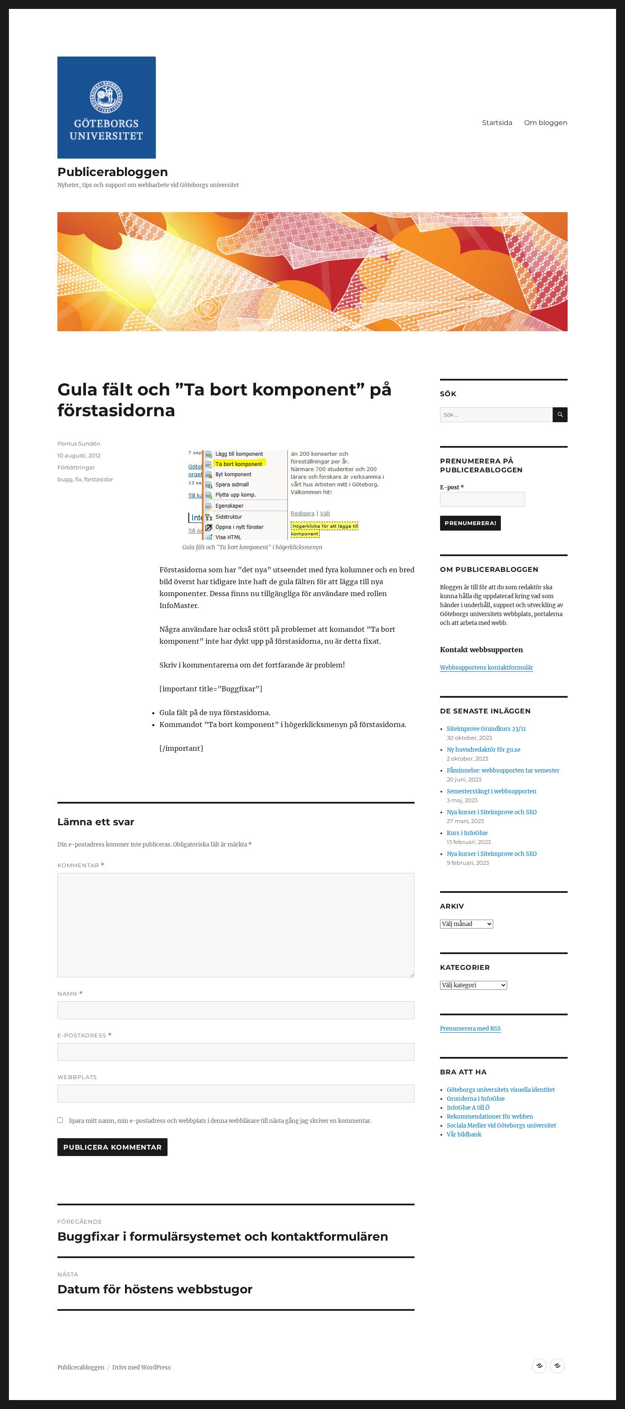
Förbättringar (76, 467)
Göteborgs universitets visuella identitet (501, 1090)
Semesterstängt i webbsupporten (492, 791)
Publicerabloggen (112, 172)
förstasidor (98, 479)
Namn (70, 993)
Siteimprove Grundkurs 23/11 (486, 729)
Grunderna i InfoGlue (476, 1098)
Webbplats (77, 1077)
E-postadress (84, 1035)
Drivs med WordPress (141, 1367)
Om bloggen (546, 123)
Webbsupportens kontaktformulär (486, 667)
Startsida (497, 123)
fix (78, 479)
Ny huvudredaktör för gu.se (483, 749)
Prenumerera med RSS (470, 1028)
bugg (65, 479)
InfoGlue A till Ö (468, 1107)
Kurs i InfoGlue (467, 833)
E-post (452, 487)
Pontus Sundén (78, 443)
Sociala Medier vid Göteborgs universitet (501, 1125)
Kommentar (81, 865)
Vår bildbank (464, 1134)
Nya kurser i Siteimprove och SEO (492, 812)
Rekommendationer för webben (490, 1116)
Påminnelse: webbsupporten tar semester (503, 770)
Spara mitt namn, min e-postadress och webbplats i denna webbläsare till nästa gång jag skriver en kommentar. (220, 1121)
